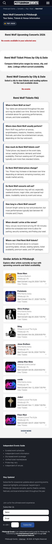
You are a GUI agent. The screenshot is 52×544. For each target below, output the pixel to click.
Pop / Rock (29, 9)
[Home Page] (26, 3)
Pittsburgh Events (9, 9)
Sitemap (22, 539)
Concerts (20, 9)
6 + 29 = (6, 525)
